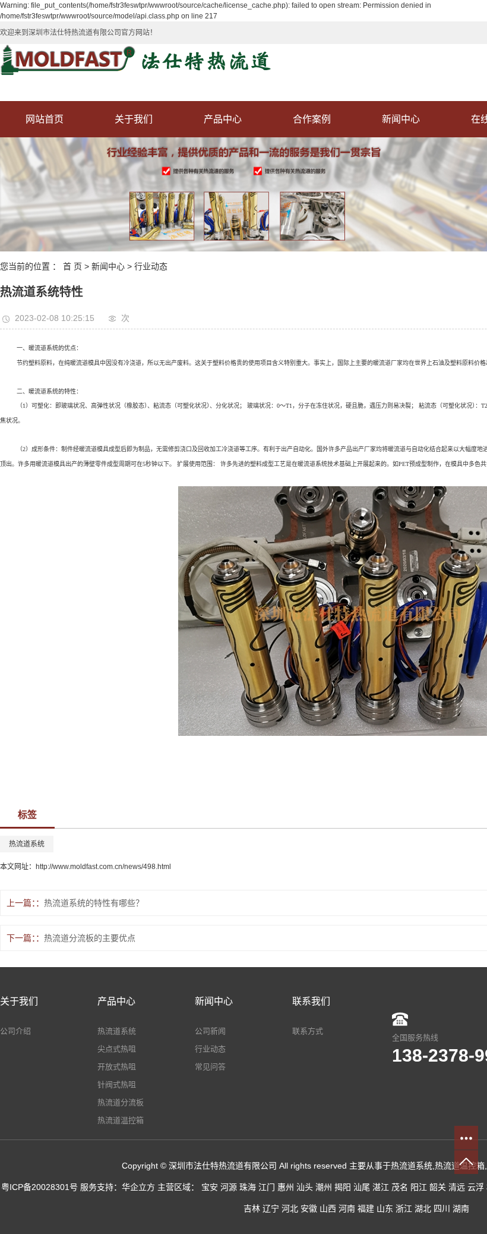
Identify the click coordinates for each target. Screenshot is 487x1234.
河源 (228, 1187)
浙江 (404, 1208)
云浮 (475, 1187)
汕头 (304, 1187)
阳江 (418, 1187)
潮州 (323, 1187)
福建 (366, 1208)
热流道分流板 (120, 1102)
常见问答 (210, 1066)
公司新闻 (210, 1031)
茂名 (399, 1187)
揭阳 (342, 1187)
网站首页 (45, 119)
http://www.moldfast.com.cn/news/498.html (103, 866)
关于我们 (134, 119)
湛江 (380, 1187)
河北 (290, 1208)
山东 (385, 1208)
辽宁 (271, 1208)
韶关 (437, 1187)
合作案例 (312, 119)
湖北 (423, 1208)
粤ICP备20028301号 (39, 1187)
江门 (266, 1187)
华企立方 (138, 1187)
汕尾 (361, 1187)
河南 (347, 1208)
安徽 (309, 1208)
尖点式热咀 (116, 1048)
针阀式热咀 (116, 1084)
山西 (328, 1208)
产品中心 (223, 119)
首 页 (72, 266)
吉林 (252, 1208)
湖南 (461, 1208)
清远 (456, 1187)
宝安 (209, 1187)
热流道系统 (27, 844)
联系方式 (307, 1031)
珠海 (247, 1187)
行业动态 (150, 266)
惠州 (285, 1187)
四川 (442, 1208)
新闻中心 (401, 119)
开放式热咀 (116, 1066)
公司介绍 (15, 1031)
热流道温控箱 (120, 1120)
